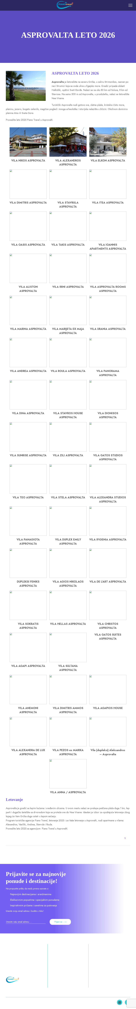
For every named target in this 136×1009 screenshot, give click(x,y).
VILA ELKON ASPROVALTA (108, 161)
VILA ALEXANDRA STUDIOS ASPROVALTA (108, 500)
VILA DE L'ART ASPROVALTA (108, 582)
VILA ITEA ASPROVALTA (108, 203)
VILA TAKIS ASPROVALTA (68, 245)
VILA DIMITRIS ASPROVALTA (28, 203)
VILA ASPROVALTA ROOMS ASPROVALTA (108, 289)
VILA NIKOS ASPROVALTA (28, 161)
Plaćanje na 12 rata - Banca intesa (107, 962)
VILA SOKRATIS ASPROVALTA (28, 626)
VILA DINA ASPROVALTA (28, 413)
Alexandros (11, 824)
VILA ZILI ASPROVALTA (68, 455)
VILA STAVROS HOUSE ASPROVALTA (68, 415)
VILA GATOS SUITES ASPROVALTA (107, 637)
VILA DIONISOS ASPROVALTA (108, 415)
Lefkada (81, 986)
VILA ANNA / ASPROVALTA (68, 792)
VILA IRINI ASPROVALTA (68, 287)
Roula (49, 824)
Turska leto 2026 (82, 968)
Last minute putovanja (104, 955)
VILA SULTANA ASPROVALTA (68, 668)
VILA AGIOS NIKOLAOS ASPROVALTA (68, 584)
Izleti (53, 978)
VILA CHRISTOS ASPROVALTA (107, 626)
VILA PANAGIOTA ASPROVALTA (28, 542)
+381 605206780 (16, 961)
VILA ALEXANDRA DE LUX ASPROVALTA (28, 752)
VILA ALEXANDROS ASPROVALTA (68, 163)
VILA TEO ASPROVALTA (28, 497)
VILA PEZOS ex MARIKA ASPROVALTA (68, 752)
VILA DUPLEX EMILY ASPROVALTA (68, 542)
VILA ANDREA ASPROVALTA (28, 371)
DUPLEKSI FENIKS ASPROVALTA (28, 584)
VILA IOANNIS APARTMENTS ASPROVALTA (108, 247)
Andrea (31, 824)
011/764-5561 (14, 971)
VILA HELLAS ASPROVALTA (68, 624)
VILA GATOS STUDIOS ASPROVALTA (108, 457)
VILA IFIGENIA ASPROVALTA (107, 540)
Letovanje (55, 955)
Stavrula (40, 824)
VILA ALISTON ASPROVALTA (28, 289)
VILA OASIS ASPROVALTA (28, 245)
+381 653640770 (16, 966)
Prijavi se (58, 921)
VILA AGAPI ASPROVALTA (28, 666)
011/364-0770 (14, 955)
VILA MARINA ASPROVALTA (28, 329)
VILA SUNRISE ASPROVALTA (28, 455)
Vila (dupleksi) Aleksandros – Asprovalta (108, 752)
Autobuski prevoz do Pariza (107, 979)
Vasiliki (22, 824)
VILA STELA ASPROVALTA (68, 497)
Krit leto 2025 (81, 978)
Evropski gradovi (55, 971)
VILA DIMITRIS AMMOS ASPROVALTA (68, 710)
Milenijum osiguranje (103, 969)
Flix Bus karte (99, 974)
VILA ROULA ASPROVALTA (68, 371)
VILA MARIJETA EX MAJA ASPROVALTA (68, 331)
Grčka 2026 (82, 957)
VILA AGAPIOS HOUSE (108, 708)
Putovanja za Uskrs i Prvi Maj (58, 962)
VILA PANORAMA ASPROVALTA (107, 373)
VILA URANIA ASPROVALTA (108, 329)
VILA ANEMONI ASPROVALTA (28, 710)
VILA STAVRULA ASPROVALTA (68, 205)
